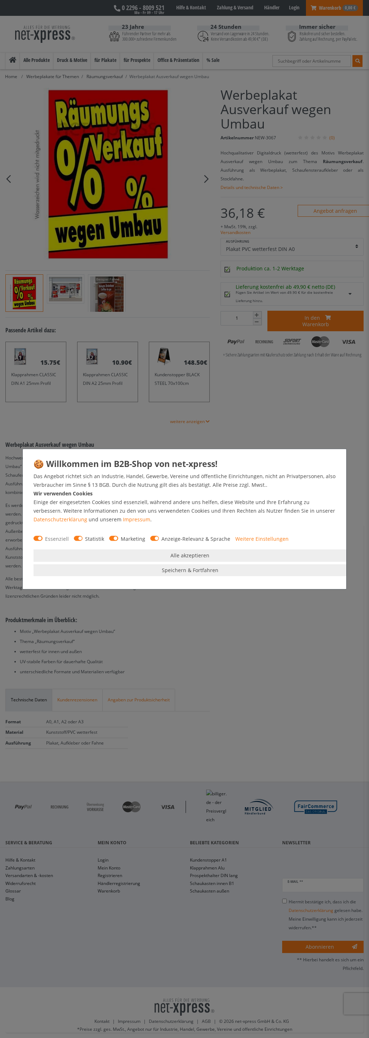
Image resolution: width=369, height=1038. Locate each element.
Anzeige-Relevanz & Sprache (195, 538)
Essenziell (57, 538)
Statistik (94, 538)
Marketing (133, 538)
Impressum (136, 519)
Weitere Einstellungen (262, 538)
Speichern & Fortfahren (190, 570)
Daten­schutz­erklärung (60, 519)
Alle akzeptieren (189, 555)
